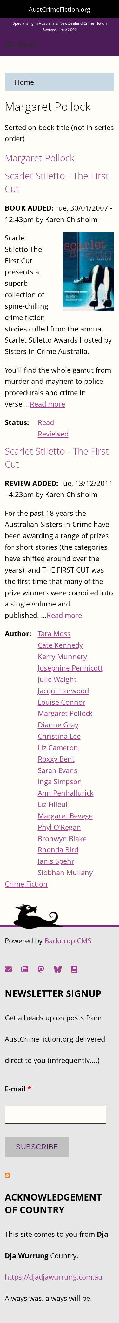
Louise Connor (61, 702)
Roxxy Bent (56, 759)
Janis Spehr (56, 861)
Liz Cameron (58, 747)
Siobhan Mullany (65, 872)
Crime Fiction (26, 884)
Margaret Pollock (39, 158)
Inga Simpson (60, 781)
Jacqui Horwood (63, 691)
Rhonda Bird (58, 850)
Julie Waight (57, 679)
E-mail (18, 1089)
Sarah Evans (57, 770)
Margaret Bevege (65, 816)
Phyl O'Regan (59, 827)
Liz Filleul (53, 804)
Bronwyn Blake (62, 838)
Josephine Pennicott (70, 668)
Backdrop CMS (67, 941)
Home (24, 82)
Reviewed (53, 434)
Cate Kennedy (60, 645)
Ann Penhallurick (66, 793)
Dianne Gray (58, 725)
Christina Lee (59, 736)
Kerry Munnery (62, 656)
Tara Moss (54, 634)
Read (46, 422)
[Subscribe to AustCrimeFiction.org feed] (7, 1175)
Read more (47, 404)
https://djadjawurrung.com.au (53, 1277)
